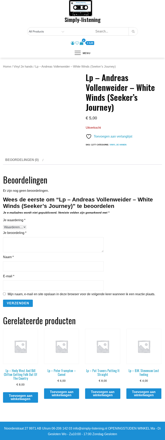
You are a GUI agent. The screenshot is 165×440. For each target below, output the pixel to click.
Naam (8, 257)
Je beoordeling (14, 233)
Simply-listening (83, 20)
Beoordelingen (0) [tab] (22, 160)
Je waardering (14, 220)
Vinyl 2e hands (23, 66)
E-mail (8, 276)
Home (7, 66)
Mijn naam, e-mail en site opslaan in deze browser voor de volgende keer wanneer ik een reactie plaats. (81, 294)
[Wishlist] (77, 43)
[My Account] (72, 43)
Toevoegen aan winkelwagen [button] (20, 397)
